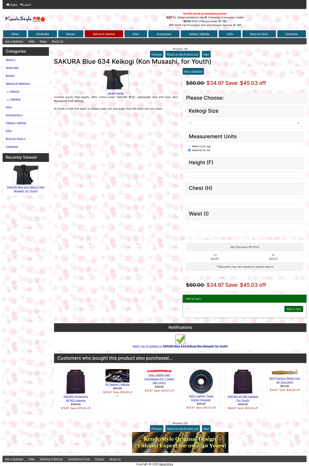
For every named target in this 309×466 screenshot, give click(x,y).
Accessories (164, 33)
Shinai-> (10, 59)
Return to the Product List (182, 54)
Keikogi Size (204, 111)
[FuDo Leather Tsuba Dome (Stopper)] (201, 381)
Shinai (15, 33)
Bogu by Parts (259, 33)
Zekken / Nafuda (199, 33)
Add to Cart (293, 309)
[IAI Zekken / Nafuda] (117, 375)
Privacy (99, 459)
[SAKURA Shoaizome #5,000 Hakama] (76, 381)
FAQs (31, 41)
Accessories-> (14, 114)
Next (206, 54)
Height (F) (201, 162)
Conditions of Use (79, 459)
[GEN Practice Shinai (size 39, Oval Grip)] (285, 372)
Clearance (292, 33)
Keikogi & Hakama (104, 33)
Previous (156, 54)
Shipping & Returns (51, 459)
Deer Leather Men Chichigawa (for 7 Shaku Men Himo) (159, 378)
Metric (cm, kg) (201, 146)
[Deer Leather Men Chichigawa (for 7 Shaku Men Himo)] (159, 371)
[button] (303, 450)
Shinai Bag (42, 33)
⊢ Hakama (13, 99)
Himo (136, 33)
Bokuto (70, 33)
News (43, 41)
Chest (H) (200, 188)
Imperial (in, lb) (201, 150)
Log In (27, 4)
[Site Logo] (53, 19)
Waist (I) (199, 214)
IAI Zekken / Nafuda (117, 384)
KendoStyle (166, 464)
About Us (57, 41)
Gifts (230, 33)
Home (13, 4)
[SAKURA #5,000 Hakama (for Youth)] (243, 381)
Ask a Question (14, 41)
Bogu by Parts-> (16, 138)
